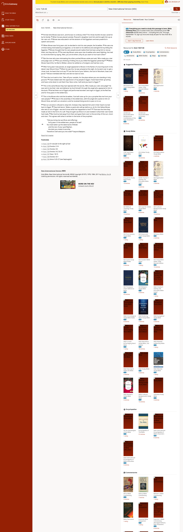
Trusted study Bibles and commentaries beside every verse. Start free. (99, 2)
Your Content (149, 19)
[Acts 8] (118, 95)
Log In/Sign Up (174, 2)
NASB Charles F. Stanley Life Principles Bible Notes (144, 180)
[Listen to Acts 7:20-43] (58, 20)
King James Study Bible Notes (129, 178)
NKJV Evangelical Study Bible (159, 317)
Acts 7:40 (46, 157)
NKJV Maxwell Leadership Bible (159, 342)
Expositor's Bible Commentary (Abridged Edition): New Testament (160, 521)
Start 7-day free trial (134, 41)
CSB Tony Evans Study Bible (128, 153)
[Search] (176, 9)
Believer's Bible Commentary (158, 494)
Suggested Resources (134, 65)
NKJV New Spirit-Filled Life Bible (129, 369)
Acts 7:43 (46, 159)
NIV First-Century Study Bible (129, 235)
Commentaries (131, 473)
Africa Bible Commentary (128, 494)
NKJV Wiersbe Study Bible (158, 369)
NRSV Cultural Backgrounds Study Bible (145, 396)
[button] (172, 2)
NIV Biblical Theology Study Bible (128, 208)
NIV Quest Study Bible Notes (129, 260)
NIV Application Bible (159, 86)
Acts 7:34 (46, 152)
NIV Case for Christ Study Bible (145, 207)
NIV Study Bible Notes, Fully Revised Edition (143, 87)
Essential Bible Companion (143, 520)
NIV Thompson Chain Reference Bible (129, 288)
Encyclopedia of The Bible (144, 431)
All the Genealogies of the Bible (130, 431)
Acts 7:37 (46, 154)
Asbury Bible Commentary (143, 494)
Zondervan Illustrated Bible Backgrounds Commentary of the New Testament (130, 116)
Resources (127, 19)
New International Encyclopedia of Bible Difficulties (129, 459)
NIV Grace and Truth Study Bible (129, 86)
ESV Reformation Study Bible (159, 153)
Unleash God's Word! (86, 186)
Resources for (134, 48)
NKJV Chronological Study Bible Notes (130, 317)
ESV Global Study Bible (144, 153)
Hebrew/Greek (138, 19)
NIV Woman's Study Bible (143, 288)
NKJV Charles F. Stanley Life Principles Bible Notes (159, 289)
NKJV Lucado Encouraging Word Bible (130, 343)
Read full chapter (47, 135)
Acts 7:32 (46, 149)
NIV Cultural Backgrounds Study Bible (160, 208)
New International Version (51, 171)
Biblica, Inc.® (106, 174)
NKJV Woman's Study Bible (128, 395)
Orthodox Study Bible (159, 395)
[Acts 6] (36, 95)
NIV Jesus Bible (158, 234)
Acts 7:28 (46, 146)
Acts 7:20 (46, 144)
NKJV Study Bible (144, 369)
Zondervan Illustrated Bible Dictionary (144, 114)
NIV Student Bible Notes (144, 260)
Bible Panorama (129, 519)
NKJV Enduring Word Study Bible (144, 317)
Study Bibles (130, 131)
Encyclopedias (131, 409)
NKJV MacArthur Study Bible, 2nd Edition (144, 343)
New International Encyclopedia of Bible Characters (159, 432)
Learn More (150, 41)
